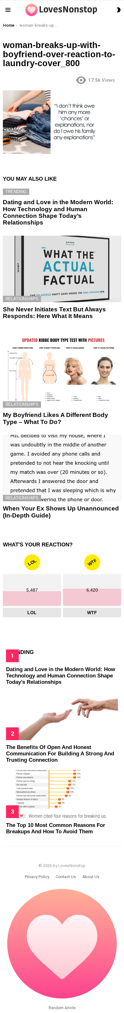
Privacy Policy (37, 876)
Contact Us (66, 876)
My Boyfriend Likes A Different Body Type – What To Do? (55, 418)
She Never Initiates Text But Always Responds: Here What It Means (54, 312)
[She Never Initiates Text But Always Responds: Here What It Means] (62, 269)
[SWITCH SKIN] (118, 10)
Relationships (21, 298)
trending (16, 191)
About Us (91, 876)
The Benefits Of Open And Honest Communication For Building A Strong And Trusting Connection (60, 753)
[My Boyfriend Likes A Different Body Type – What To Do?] (62, 368)
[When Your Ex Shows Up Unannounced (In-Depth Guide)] (62, 468)
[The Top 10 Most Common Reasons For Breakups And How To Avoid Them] (62, 794)
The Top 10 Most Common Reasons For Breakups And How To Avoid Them (55, 828)
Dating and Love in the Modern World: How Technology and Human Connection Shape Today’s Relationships (58, 212)
